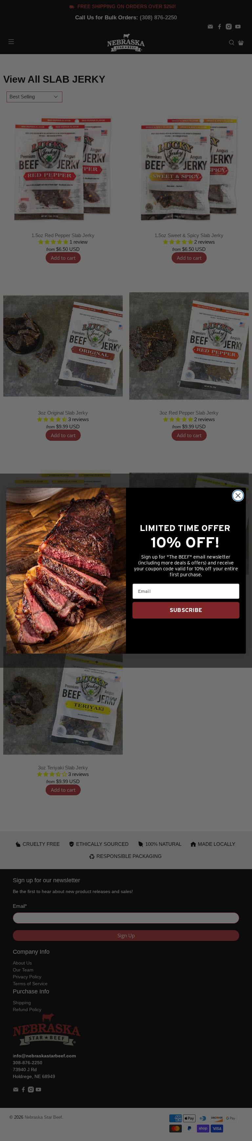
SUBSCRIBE (186, 610)
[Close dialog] (238, 495)
